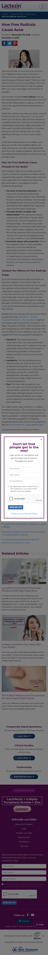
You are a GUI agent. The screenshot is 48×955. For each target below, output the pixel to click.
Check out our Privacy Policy (24, 514)
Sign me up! (15, 507)
